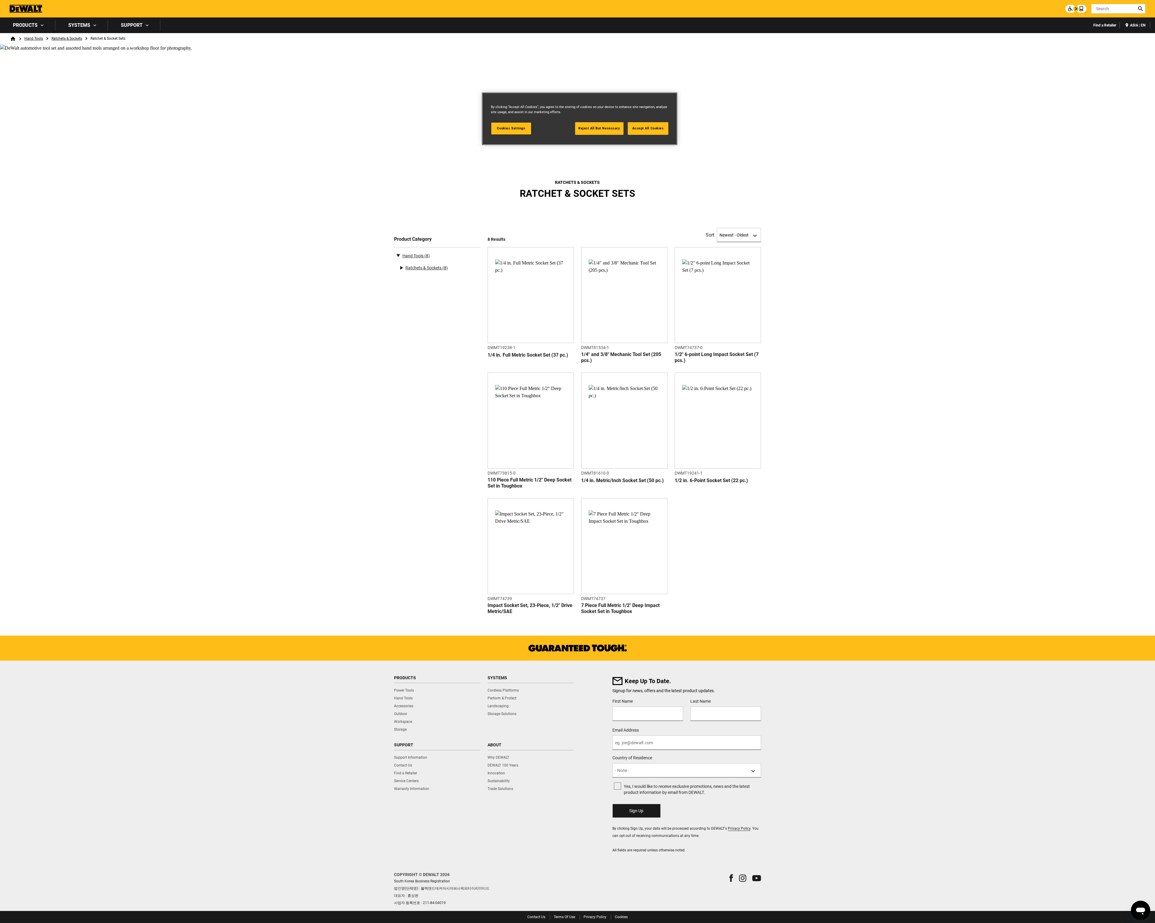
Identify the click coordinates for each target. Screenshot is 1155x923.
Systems (79, 25)
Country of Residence (632, 757)
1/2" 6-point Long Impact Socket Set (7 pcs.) (717, 357)
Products (25, 25)
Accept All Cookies (648, 128)
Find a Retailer (1104, 25)
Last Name (700, 701)
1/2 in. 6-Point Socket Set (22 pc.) (711, 480)
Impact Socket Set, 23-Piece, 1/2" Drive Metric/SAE (530, 608)
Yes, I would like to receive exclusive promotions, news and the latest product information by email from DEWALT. (687, 789)
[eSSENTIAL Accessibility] (1075, 8)
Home (13, 39)
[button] (731, 878)
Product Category (413, 239)
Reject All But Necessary (599, 128)
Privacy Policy (739, 828)
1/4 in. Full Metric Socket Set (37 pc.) (528, 355)
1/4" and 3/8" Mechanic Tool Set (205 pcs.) (621, 357)
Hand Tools (33, 38)
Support (132, 25)
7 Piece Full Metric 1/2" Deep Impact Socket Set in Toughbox (620, 608)
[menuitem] (27, 25)
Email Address (625, 730)
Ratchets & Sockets (66, 38)
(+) (401, 268)
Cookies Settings (511, 128)
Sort (710, 235)
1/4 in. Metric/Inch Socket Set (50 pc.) (622, 480)
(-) (398, 255)
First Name (622, 701)
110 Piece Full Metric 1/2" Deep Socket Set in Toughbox (529, 483)
